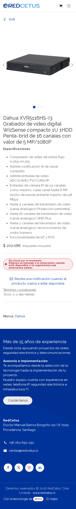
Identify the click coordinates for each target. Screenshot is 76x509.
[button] (4, 64)
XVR (11, 19)
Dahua (20, 316)
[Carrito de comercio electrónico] (61, 6)
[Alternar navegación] (69, 6)
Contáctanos (18, 400)
